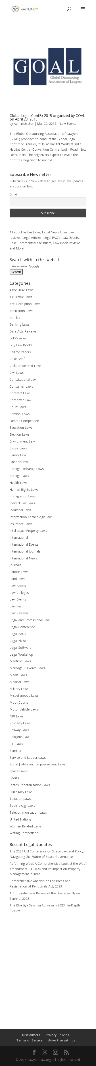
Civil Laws (17, 372)
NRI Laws (16, 716)
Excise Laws (18, 448)
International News (23, 558)
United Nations (20, 819)
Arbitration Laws (21, 311)
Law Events (68, 123)
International (19, 537)
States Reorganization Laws (30, 785)
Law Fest (16, 606)
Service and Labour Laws (28, 757)
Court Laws (18, 407)
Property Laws (20, 723)
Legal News (18, 640)
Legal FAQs (18, 634)
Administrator (23, 123)
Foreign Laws (19, 476)
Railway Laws (19, 730)
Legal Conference (22, 627)
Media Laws (18, 675)
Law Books (18, 586)
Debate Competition (24, 421)
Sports (14, 778)
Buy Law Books (21, 345)
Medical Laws (19, 682)
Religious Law (19, 737)
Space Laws (18, 771)
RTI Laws (16, 744)
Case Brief (17, 359)
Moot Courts (19, 702)
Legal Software (20, 647)
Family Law (18, 455)
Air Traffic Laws (21, 297)
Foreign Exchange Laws (27, 469)
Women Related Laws (25, 826)
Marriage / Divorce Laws (27, 668)
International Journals (25, 551)
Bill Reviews (18, 338)
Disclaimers (31, 1035)
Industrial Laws (20, 510)
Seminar (15, 750)
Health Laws (18, 482)
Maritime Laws (20, 661)
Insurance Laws (21, 524)
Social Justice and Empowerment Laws (37, 764)
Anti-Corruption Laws (25, 304)
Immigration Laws (23, 496)
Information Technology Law (31, 517)
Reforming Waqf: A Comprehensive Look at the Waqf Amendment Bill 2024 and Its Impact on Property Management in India (48, 868)
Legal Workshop (21, 654)
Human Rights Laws (24, 489)
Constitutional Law (23, 379)
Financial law (19, 462)
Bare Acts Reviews (23, 331)
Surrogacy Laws (21, 792)
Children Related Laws (26, 366)
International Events (24, 544)
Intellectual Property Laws (28, 530)
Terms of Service (29, 1040)
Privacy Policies (57, 1035)
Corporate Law (20, 400)
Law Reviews (19, 613)
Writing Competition (24, 833)
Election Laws (19, 434)
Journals (15, 565)
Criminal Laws (20, 414)
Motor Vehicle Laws (24, 709)
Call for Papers (20, 352)
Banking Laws (20, 324)
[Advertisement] (48, 968)
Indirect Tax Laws (22, 503)
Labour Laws (19, 572)
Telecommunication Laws (28, 812)
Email (13, 194)
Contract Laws (20, 393)
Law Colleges (19, 592)
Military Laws (19, 689)
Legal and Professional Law (30, 620)
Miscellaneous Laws (24, 695)
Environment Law (22, 441)
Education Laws (21, 427)
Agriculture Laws (21, 290)
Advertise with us (61, 1040)
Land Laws (17, 579)
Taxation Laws (20, 798)
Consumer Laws (21, 386)
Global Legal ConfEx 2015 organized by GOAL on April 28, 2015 (47, 117)
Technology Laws (22, 805)
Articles (15, 318)
